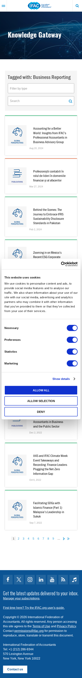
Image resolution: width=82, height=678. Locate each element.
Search (77, 5)
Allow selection (41, 401)
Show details (61, 378)
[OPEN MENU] (3, 5)
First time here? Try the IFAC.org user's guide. (34, 607)
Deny (41, 411)
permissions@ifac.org (29, 630)
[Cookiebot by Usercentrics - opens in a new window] (61, 264)
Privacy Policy (66, 626)
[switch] (72, 340)
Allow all (41, 390)
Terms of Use (41, 626)
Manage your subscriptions (21, 598)
